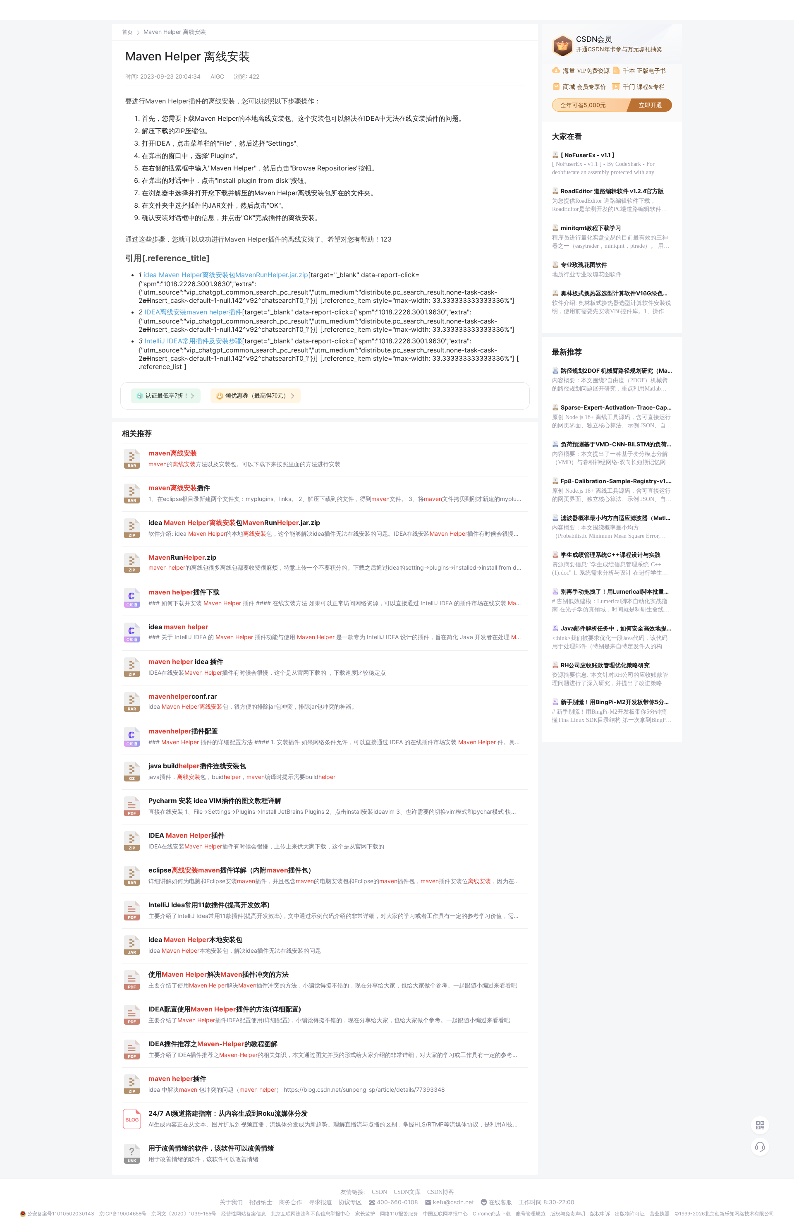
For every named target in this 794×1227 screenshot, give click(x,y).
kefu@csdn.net (453, 1202)
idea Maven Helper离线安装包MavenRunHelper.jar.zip (225, 275)
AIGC (217, 76)
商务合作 (290, 1202)
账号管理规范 (530, 1213)
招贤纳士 (261, 1202)
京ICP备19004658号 (122, 1213)
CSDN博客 (440, 1192)
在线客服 (500, 1202)
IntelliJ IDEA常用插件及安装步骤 (193, 341)
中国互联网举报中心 (445, 1213)
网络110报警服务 (399, 1213)
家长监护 (365, 1213)
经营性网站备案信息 (243, 1213)
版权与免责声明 (567, 1213)
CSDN (379, 1192)
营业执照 (660, 1213)
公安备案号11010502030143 (60, 1213)
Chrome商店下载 (492, 1213)
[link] (127, 32)
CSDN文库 (407, 1192)
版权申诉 (600, 1213)
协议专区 (350, 1202)
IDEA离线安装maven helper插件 (193, 312)
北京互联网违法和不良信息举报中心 (310, 1213)
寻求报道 (320, 1202)
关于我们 (231, 1202)
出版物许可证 (630, 1213)
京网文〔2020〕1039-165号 (183, 1213)
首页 (127, 32)
